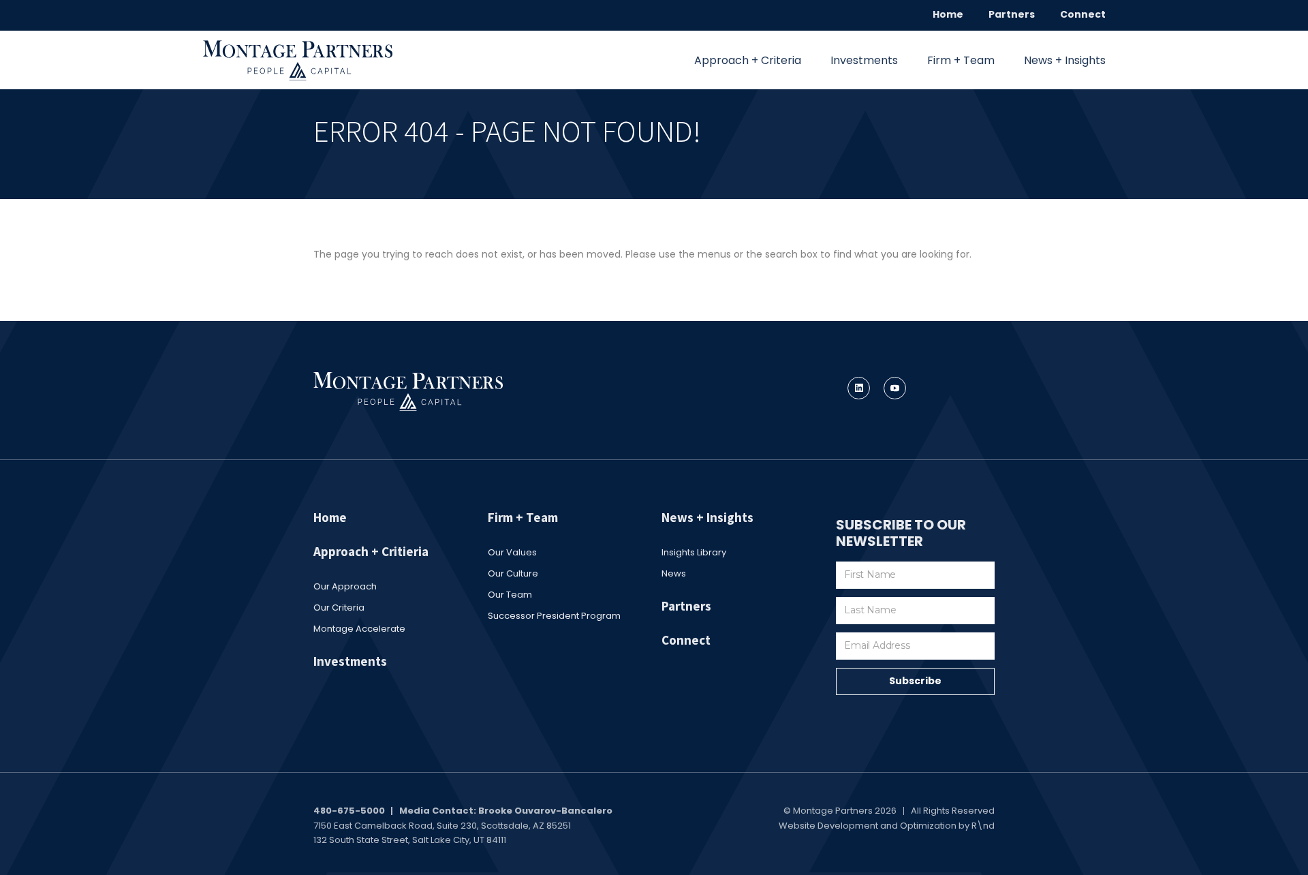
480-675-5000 (349, 810)
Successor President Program (554, 615)
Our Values (512, 552)
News (673, 573)
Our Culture (513, 573)
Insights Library (693, 552)
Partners (1011, 14)
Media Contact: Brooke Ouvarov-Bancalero (505, 810)
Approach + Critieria (371, 551)
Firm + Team (961, 60)
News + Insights (1065, 60)
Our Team (510, 594)
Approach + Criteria (747, 60)
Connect (1083, 14)
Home (948, 14)
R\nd (983, 825)
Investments (864, 60)
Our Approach (345, 586)
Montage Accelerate (359, 628)
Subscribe (915, 681)
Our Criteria (338, 607)
